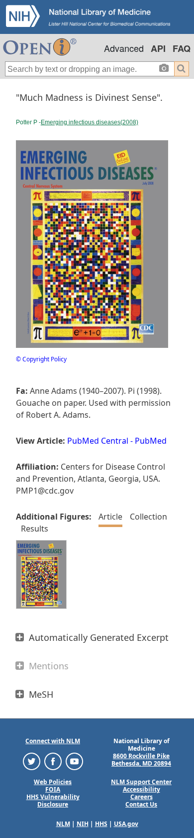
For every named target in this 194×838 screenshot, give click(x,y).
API (158, 48)
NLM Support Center (141, 782)
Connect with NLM (52, 741)
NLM (63, 824)
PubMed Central (97, 440)
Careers (141, 797)
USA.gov (126, 824)
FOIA (52, 789)
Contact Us (141, 804)
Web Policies (53, 782)
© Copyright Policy (41, 359)
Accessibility (141, 789)
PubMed (151, 440)
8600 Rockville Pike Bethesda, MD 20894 (141, 760)
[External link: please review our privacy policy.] (31, 761)
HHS (101, 824)
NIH (83, 824)
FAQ (182, 48)
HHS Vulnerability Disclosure (53, 801)
